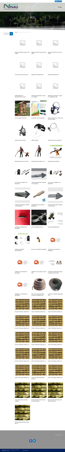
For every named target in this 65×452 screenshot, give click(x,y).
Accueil (16, 32)
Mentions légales (26, 450)
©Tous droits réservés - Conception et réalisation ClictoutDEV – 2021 (10, 450)
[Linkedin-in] (34, 440)
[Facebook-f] (30, 440)
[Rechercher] (11, 33)
